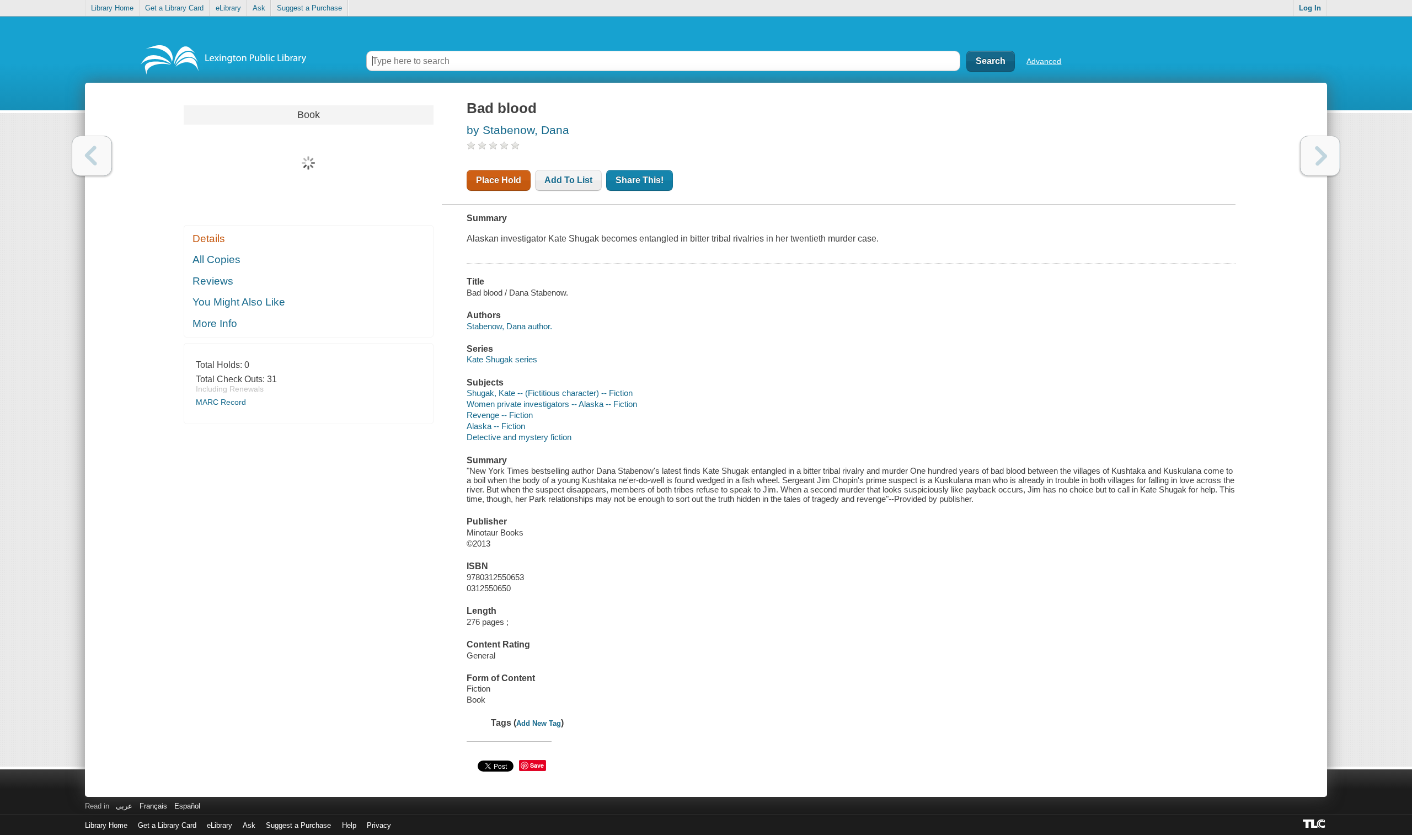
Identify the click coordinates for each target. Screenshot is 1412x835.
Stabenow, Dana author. (509, 326)
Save (537, 765)
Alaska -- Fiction (496, 426)
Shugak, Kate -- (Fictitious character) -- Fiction (550, 393)
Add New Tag (538, 723)
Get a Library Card (174, 8)
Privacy (379, 825)
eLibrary (228, 8)
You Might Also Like (238, 302)
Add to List (568, 180)
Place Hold (498, 180)
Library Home (112, 8)
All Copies (216, 259)
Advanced (1043, 61)
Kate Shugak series (502, 359)
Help (349, 825)
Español (187, 806)
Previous (92, 156)
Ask (259, 8)
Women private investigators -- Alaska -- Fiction (552, 404)
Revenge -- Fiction (500, 415)
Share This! (640, 180)
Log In (1310, 8)
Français (153, 806)
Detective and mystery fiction (519, 437)
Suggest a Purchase (309, 8)
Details (208, 238)
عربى (124, 806)
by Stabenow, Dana (518, 130)
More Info (214, 323)
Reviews (212, 281)
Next (1320, 156)
